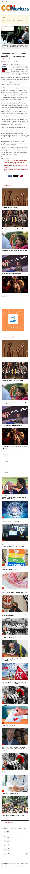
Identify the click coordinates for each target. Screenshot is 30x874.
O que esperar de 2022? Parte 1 (10, 522)
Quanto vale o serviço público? (10, 794)
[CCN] (15, 8)
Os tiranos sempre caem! (8, 705)
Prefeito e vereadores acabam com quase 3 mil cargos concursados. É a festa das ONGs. (14, 545)
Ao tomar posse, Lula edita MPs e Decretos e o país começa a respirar (14, 659)
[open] (3, 2)
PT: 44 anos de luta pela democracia (11, 637)
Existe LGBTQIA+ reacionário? (10, 569)
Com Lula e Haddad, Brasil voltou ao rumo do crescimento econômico (14, 498)
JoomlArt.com (5, 865)
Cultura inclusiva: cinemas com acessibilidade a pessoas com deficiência (13, 56)
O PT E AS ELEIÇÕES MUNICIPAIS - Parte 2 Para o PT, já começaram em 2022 (14, 683)
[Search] (27, 2)
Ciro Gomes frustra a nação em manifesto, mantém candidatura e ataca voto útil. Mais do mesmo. (14, 748)
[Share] (23, 2)
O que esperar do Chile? (8, 725)
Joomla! (3, 866)
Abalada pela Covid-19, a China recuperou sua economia (14, 593)
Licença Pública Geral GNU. (7, 868)
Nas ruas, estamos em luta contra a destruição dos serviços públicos (14, 614)
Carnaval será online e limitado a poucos (13, 815)
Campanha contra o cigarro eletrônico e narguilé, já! (15, 160)
